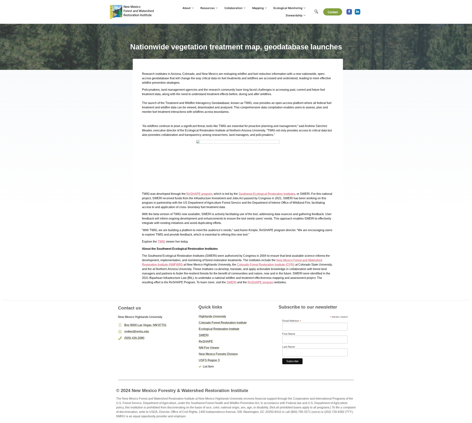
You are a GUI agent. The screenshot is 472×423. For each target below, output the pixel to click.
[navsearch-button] (314, 11)
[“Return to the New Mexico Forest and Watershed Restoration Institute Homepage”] (132, 12)
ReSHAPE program (199, 193)
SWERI (231, 282)
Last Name (288, 346)
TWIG (161, 241)
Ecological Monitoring (287, 8)
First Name (288, 334)
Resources (207, 8)
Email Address (291, 320)
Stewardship (294, 15)
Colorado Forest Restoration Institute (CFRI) (265, 264)
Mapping (258, 8)
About (187, 8)
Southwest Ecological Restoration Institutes (267, 193)
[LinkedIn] (357, 12)
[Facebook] (349, 12)
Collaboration (233, 8)
